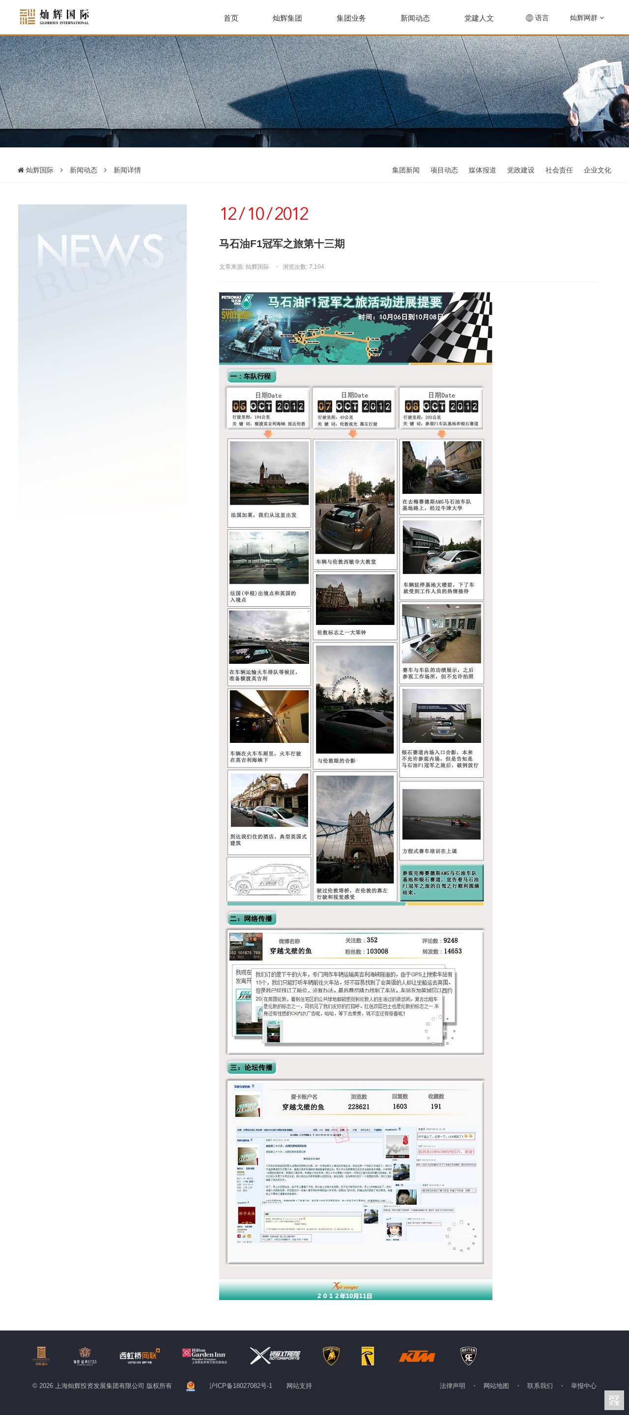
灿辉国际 (39, 170)
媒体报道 (482, 170)
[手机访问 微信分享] (614, 1400)
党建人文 (479, 18)
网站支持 (299, 1385)
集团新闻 (406, 170)
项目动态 (444, 170)
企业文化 (597, 170)
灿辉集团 (287, 18)
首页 (231, 18)
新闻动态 (415, 18)
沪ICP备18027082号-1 (240, 1385)
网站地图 (496, 1385)
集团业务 (351, 18)
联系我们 (540, 1385)
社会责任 (559, 170)
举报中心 (584, 1385)
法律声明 (452, 1385)
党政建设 (521, 170)
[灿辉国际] (54, 17)
